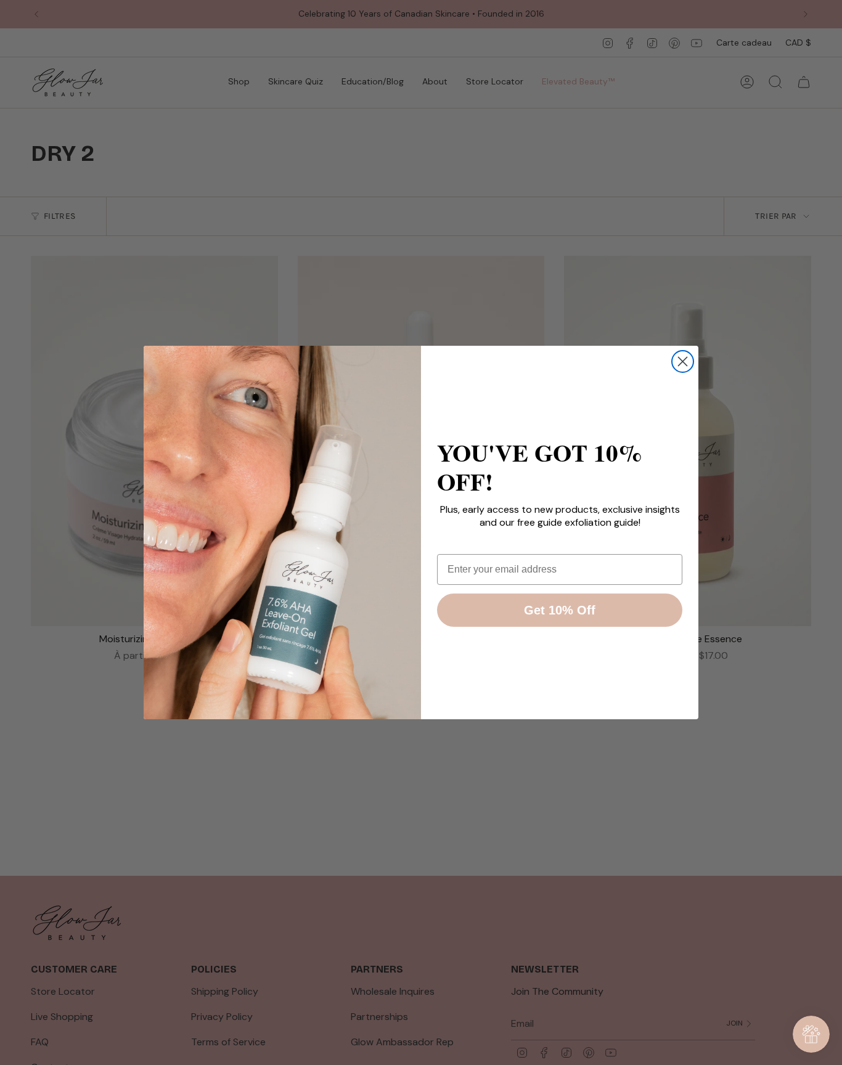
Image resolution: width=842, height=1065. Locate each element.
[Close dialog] (682, 361)
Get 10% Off (559, 610)
